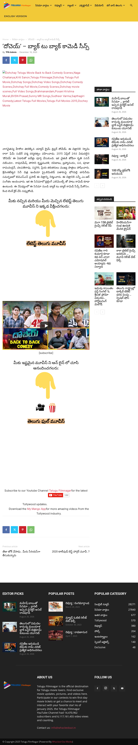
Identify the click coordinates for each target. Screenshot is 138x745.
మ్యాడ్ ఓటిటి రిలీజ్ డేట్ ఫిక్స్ (76, 619)
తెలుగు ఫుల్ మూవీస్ (46, 421)
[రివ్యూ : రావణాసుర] (56, 636)
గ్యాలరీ (70, 5)
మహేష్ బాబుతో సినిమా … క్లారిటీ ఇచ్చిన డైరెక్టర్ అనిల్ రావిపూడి (123, 103)
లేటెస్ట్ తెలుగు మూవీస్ (46, 243)
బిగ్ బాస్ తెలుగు (114, 5)
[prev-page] (97, 185)
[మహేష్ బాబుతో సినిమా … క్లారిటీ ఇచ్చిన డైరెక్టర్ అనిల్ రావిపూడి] (102, 102)
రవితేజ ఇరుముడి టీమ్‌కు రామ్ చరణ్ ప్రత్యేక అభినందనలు (123, 142)
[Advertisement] (69, 29)
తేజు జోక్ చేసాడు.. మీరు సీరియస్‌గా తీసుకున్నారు (21, 553)
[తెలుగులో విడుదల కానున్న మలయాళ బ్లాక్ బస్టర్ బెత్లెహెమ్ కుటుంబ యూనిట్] (102, 122)
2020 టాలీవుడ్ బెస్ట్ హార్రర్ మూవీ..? (70, 551)
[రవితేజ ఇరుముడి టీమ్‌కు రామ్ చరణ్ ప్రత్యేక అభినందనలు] (102, 142)
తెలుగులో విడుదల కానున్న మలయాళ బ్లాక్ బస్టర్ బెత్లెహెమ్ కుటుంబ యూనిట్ (123, 123)
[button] (131, 5)
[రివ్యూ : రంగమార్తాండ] (56, 607)
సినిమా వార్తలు (42, 5)
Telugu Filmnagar (60, 490)
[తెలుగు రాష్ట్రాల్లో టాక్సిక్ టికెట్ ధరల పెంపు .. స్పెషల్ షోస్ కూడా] (126, 278)
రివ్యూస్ (58, 5)
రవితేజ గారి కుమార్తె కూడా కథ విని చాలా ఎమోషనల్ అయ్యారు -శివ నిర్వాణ (103, 258)
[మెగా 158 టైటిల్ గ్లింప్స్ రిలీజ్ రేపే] (104, 213)
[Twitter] (14, 60)
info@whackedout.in (63, 727)
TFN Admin (11, 52)
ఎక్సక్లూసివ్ (84, 5)
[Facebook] (6, 60)
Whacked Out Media (62, 741)
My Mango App (36, 509)
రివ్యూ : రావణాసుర (76, 632)
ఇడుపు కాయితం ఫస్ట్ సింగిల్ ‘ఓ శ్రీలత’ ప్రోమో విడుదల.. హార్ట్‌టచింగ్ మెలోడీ (104, 296)
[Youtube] (122, 688)
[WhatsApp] (30, 60)
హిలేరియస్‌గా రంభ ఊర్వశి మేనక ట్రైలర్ (124, 226)
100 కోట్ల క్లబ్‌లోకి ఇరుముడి (121, 172)
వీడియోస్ (99, 5)
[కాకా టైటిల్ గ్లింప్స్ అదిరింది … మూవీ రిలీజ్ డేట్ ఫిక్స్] (126, 241)
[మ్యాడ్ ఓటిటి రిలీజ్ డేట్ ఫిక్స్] (56, 621)
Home (6, 39)
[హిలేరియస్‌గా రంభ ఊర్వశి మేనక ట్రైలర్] (126, 213)
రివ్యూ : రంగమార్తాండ (77, 603)
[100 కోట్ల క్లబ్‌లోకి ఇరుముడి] (102, 174)
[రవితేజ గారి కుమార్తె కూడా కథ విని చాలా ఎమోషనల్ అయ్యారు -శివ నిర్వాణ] (104, 241)
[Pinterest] (22, 60)
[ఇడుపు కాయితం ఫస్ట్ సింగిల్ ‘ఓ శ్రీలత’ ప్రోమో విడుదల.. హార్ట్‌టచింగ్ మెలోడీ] (104, 278)
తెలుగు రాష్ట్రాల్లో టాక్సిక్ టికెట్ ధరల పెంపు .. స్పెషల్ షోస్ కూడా (125, 294)
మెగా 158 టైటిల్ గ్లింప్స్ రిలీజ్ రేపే (104, 224)
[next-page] (102, 185)
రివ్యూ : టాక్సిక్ (120, 156)
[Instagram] (106, 688)
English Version (15, 16)
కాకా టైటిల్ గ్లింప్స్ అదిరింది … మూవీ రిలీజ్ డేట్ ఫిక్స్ (125, 255)
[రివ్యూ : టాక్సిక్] (102, 159)
